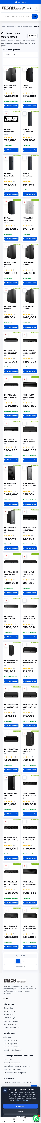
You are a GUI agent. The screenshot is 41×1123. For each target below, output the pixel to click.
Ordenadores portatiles (11, 1063)
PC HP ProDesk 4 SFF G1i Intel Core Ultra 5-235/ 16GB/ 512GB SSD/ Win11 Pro (11, 927)
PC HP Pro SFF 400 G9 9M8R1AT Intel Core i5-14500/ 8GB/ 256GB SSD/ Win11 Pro (30, 706)
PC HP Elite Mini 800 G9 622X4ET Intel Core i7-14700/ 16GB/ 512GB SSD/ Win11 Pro (29, 352)
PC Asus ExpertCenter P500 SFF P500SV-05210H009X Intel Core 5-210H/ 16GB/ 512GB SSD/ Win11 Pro (11, 175)
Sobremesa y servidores (24, 26)
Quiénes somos (9, 1011)
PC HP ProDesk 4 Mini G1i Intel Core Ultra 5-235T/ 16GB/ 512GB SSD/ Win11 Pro (29, 839)
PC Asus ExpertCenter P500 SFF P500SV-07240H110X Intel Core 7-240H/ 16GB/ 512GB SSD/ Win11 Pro (11, 219)
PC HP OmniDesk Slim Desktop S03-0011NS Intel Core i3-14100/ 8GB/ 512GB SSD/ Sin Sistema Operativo (30, 485)
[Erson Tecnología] (11, 8)
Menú (14, 1121)
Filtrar (33, 36)
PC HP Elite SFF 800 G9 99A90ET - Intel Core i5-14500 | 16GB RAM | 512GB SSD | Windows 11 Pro (30, 396)
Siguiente (20, 966)
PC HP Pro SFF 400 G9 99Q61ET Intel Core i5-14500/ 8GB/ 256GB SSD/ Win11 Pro (30, 662)
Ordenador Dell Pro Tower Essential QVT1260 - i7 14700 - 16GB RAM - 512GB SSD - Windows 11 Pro (11, 86)
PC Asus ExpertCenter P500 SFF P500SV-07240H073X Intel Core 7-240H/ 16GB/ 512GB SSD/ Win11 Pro (29, 175)
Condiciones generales (11, 1047)
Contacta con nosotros (11, 1027)
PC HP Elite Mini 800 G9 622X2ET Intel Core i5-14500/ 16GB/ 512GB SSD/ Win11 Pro (11, 352)
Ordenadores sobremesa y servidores (16, 1066)
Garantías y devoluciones (12, 1050)
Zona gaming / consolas (12, 1069)
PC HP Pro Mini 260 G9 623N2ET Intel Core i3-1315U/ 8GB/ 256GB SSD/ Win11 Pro (29, 573)
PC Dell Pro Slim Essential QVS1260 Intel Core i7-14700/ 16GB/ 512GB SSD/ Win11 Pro (11, 263)
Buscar (25, 1121)
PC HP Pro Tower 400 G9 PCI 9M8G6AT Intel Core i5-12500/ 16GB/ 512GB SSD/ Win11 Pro (29, 750)
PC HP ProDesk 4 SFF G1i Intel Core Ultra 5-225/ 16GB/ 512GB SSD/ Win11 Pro (30, 883)
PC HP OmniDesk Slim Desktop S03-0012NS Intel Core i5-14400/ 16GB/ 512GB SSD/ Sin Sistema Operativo (11, 529)
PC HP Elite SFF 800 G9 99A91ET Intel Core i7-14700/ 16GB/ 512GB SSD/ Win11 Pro (11, 440)
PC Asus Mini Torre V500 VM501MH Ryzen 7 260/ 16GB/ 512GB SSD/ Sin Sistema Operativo (30, 219)
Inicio (3, 26)
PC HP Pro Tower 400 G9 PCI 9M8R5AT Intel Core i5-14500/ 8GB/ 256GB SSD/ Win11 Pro (10, 794)
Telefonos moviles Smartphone (14, 1073)
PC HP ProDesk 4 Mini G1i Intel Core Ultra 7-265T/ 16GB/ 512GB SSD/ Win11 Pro (11, 883)
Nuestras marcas (9, 1024)
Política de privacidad (10, 1043)
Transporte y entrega (10, 1021)
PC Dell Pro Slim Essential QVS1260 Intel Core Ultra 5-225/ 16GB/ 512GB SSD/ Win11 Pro (29, 263)
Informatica (10, 26)
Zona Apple (7, 1060)
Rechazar (21, 1111)
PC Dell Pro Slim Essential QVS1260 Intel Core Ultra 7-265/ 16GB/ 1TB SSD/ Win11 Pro (29, 307)
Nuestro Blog (8, 1008)
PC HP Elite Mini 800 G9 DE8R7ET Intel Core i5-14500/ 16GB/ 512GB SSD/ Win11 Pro (11, 396)
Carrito (29, 8)
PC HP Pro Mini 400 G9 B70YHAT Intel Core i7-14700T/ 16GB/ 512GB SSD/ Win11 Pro (11, 617)
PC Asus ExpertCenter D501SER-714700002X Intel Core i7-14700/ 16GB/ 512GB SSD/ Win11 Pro (29, 86)
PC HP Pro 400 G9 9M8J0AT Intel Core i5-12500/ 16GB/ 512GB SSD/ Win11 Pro (29, 529)
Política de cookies (10, 1040)
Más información (22, 1100)
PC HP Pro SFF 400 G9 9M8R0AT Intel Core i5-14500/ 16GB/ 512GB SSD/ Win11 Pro (11, 706)
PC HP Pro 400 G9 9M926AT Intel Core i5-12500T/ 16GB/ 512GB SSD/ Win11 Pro (11, 573)
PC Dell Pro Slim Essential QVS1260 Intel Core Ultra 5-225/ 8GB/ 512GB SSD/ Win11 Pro (10, 307)
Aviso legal (7, 1037)
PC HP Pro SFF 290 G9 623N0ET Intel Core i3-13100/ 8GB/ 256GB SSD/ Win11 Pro (11, 662)
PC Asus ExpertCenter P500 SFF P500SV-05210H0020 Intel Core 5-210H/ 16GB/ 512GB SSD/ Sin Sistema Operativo (30, 130)
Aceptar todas (20, 1106)
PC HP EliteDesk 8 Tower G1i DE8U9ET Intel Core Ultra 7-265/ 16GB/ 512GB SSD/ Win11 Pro (11, 485)
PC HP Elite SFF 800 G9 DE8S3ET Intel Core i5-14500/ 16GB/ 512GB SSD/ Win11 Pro (29, 440)
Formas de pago (9, 1018)
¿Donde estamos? (9, 1014)
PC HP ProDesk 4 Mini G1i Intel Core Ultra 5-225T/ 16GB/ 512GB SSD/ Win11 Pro (11, 839)
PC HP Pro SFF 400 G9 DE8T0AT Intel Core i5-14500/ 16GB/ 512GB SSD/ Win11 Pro (11, 750)
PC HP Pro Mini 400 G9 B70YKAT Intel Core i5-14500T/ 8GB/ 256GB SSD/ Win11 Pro (29, 617)
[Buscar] (35, 16)
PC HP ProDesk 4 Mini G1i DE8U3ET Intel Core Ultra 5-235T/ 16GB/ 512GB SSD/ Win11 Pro (29, 794)
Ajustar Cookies (21, 1116)
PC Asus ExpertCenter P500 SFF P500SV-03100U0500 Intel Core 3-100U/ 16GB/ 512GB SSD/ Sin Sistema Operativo (11, 130)
